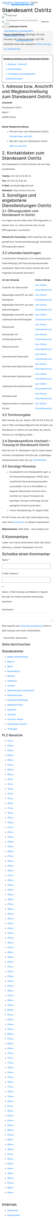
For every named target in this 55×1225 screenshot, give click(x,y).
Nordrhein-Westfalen (17, 700)
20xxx (10, 822)
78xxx (10, 1091)
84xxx (10, 1120)
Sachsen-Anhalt (15, 719)
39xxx (10, 913)
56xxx (10, 990)
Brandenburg (13, 671)
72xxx (10, 1062)
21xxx (10, 827)
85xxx (10, 1125)
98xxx (10, 1187)
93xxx (10, 1163)
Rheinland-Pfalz (15, 704)
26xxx (10, 851)
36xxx (10, 899)
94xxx (10, 1168)
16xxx (10, 803)
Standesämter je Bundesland (18, 31)
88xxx (10, 1139)
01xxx (10, 740)
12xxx (10, 784)
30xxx (10, 870)
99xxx (10, 1192)
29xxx (10, 865)
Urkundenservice (24, 40)
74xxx (10, 1072)
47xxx (10, 947)
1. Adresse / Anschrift (16, 64)
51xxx (10, 966)
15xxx (10, 798)
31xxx (10, 875)
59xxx (10, 1005)
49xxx (10, 957)
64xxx (10, 1024)
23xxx (10, 836)
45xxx (10, 937)
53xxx (10, 976)
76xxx (10, 1082)
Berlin (10, 666)
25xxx (10, 846)
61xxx (10, 1014)
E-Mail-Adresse (10, 573)
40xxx (10, 918)
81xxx (10, 1106)
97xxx (10, 1182)
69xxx (10, 1048)
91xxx (10, 1154)
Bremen (11, 676)
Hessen (11, 685)
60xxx (10, 1009)
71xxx (10, 1058)
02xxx (10, 745)
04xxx (10, 755)
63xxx (10, 1019)
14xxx (10, 793)
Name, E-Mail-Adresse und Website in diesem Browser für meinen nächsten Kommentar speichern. (25, 597)
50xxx (10, 961)
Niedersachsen (14, 695)
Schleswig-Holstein (17, 724)
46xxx (10, 942)
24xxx (10, 841)
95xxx (10, 1173)
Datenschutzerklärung (31, 625)
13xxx (10, 788)
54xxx (10, 981)
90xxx (10, 1149)
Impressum (12, 1210)
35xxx (10, 894)
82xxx (10, 1110)
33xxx (10, 885)
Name (6, 560)
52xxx (10, 971)
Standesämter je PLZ (14, 35)
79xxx (10, 1096)
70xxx (10, 1053)
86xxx (10, 1130)
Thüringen (12, 728)
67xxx (10, 1038)
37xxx (10, 904)
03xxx (10, 750)
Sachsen (11, 714)
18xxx (10, 812)
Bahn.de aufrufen (18, 146)
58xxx (10, 1000)
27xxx (10, 856)
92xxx (10, 1158)
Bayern (10, 661)
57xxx (10, 995)
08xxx (10, 769)
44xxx (10, 933)
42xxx (10, 928)
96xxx (10, 1178)
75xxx (10, 1077)
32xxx (10, 880)
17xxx (10, 808)
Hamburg (12, 680)
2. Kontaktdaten (14, 69)
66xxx (10, 1034)
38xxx (10, 909)
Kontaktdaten (39, 460)
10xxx (10, 779)
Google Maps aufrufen (21, 136)
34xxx (10, 889)
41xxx (10, 923)
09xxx (10, 774)
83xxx (10, 1115)
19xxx (10, 817)
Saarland (11, 709)
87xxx (10, 1134)
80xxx (10, 1101)
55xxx (10, 985)
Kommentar (19, 522)
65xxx (10, 1029)
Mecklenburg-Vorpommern (20, 690)
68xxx (10, 1043)
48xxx (10, 952)
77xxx (10, 1086)
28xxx (10, 861)
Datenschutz (13, 1215)
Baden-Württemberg (17, 656)
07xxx (10, 764)
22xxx (10, 832)
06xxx (10, 760)
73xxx (10, 1067)
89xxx (10, 1144)
